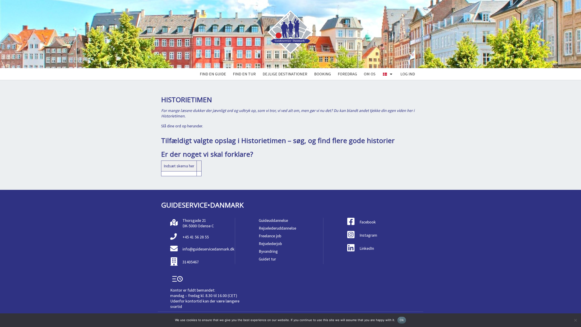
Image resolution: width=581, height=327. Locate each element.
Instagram (368, 235)
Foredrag (347, 74)
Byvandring (268, 251)
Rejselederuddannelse (277, 228)
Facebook (367, 222)
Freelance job (270, 235)
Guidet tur (267, 259)
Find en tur (244, 74)
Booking (322, 74)
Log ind (407, 74)
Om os (369, 74)
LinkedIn (366, 248)
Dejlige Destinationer (285, 74)
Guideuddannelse (273, 220)
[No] (575, 320)
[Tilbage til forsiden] (290, 34)
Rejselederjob (270, 243)
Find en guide (213, 74)
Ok (402, 320)
